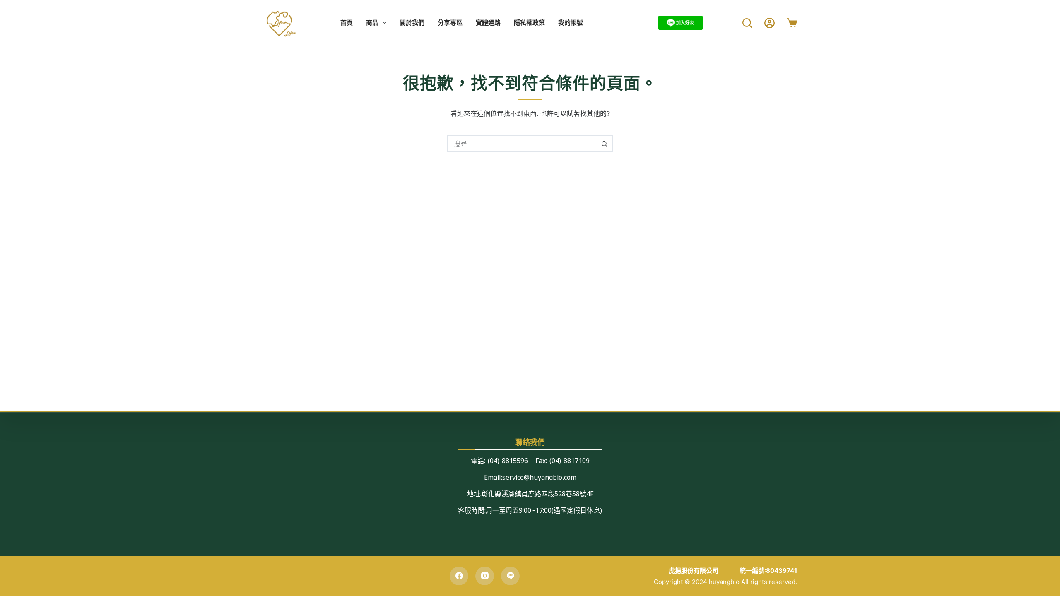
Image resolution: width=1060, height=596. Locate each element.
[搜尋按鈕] (604, 143)
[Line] (510, 576)
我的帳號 (570, 22)
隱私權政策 (529, 22)
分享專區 (450, 22)
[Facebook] (459, 576)
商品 (372, 22)
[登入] (769, 23)
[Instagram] (484, 576)
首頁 (346, 22)
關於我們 (412, 22)
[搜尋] (747, 23)
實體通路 (488, 22)
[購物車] (792, 23)
